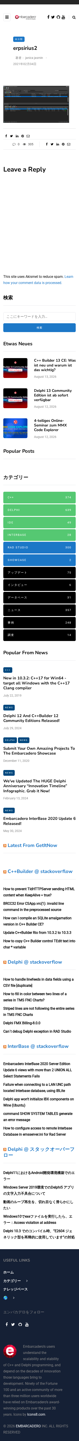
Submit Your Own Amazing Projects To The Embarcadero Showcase (39, 751)
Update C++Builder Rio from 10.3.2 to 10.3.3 (37, 933)
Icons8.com (36, 1414)
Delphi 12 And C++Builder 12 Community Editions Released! (31, 718)
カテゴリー (12, 1281)
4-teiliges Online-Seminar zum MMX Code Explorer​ (50, 425)
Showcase (39, 560)
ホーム (8, 1272)
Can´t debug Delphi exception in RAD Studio (37, 1031)
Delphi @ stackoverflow (35, 962)
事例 (39, 622)
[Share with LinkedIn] (17, 136)
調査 (39, 635)
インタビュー (39, 585)
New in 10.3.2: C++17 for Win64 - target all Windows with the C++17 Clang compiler (36, 683)
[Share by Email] (28, 136)
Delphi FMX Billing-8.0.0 (21, 1023)
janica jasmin (34, 58)
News (9, 707)
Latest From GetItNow (32, 845)
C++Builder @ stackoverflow (40, 871)
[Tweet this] (11, 136)
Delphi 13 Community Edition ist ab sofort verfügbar (53, 395)
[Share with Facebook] (6, 136)
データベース (39, 597)
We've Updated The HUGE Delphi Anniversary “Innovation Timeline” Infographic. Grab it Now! (35, 786)
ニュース (39, 610)
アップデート (39, 572)
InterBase (39, 534)
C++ (39, 497)
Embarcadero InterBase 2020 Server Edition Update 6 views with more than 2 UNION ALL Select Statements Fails (37, 1070)
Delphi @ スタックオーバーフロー (39, 1152)
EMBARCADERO (28, 1426)
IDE (39, 522)
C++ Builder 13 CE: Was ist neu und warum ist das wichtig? (55, 365)
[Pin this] (22, 136)
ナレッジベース (15, 1289)
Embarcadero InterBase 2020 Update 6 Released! (39, 821)
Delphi (39, 510)
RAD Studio (39, 547)
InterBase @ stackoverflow (38, 1046)
